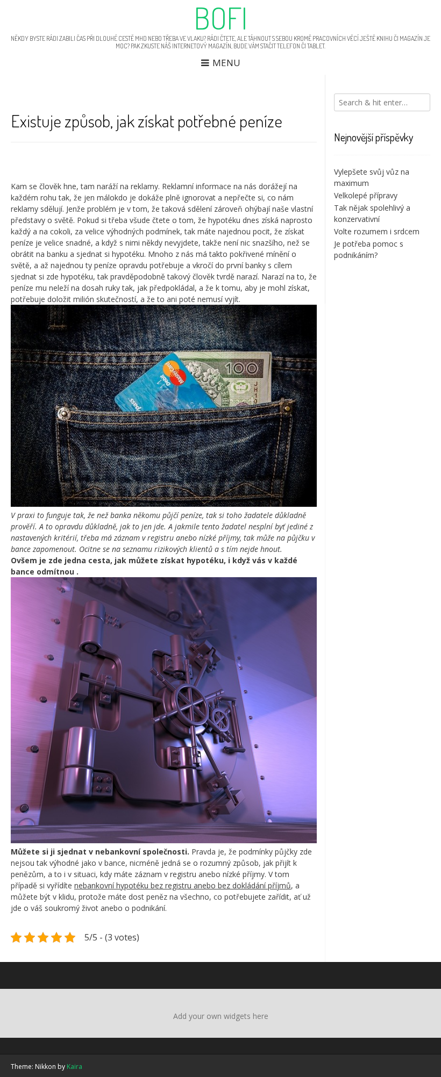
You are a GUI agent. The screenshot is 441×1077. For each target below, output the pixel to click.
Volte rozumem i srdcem (376, 231)
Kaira (74, 1066)
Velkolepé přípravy (365, 195)
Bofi (220, 18)
